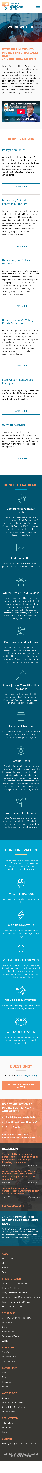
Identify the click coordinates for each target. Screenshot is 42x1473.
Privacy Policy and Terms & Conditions (20, 1443)
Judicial (5, 1341)
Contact (7, 1439)
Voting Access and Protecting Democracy (21, 1297)
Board (5, 1267)
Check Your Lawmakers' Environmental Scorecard (18, 1136)
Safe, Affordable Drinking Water (16, 1292)
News (4, 1372)
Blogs (4, 1377)
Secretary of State (10, 1336)
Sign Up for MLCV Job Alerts (22, 1085)
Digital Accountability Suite (20, 1117)
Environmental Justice (12, 1306)
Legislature (7, 1322)
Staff (4, 1263)
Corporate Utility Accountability (16, 1318)
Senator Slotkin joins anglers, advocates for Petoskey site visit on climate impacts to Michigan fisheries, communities (20, 1158)
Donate (5, 1398)
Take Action (7, 1423)
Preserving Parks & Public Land (17, 1302)
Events (5, 1432)
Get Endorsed (8, 1361)
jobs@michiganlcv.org (26, 1075)
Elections (8, 1347)
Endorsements (9, 1356)
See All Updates (12, 1205)
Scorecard (9, 1313)
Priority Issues (11, 1279)
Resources (7, 1382)
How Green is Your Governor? (21, 1122)
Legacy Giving (8, 1411)
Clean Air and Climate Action (15, 1283)
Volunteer (6, 1427)
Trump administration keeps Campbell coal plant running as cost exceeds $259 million (20, 1190)
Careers (5, 1272)
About (5, 1253)
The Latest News (34, 1166)
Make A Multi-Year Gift (12, 1402)
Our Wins (6, 1352)
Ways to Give (9, 1393)
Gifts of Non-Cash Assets (13, 1407)
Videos (5, 1386)
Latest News (9, 1368)
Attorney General (10, 1331)
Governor (6, 1327)
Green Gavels (13, 1127)
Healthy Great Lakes (11, 1288)
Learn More (21, 186)
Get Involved (10, 1418)
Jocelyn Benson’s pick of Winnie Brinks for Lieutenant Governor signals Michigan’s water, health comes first (18, 1175)
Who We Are (7, 1258)
